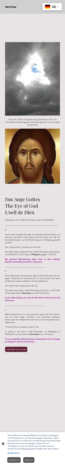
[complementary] (52, 7)
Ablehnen (29, 460)
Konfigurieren (14, 452)
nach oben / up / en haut (16, 349)
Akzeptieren (14, 460)
